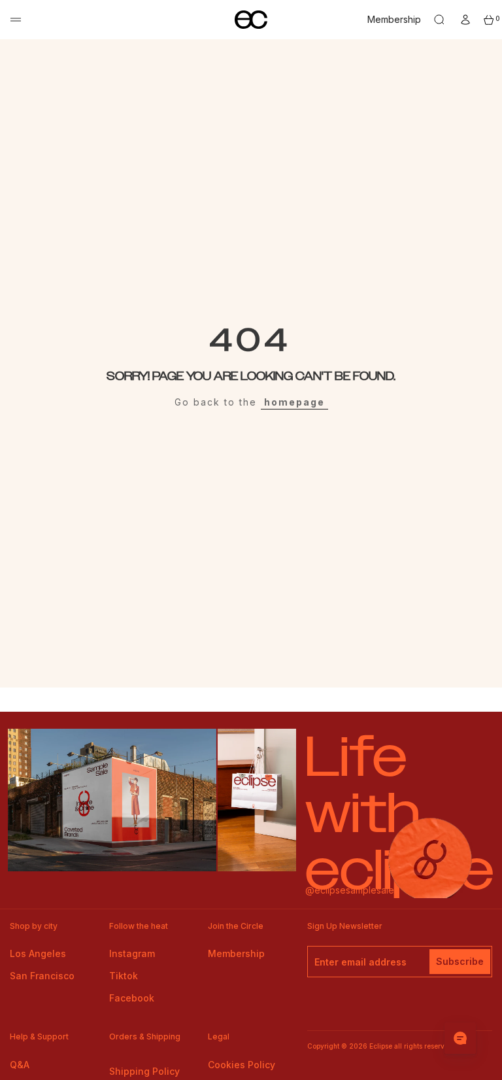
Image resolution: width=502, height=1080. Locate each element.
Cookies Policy (241, 1064)
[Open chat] (460, 1038)
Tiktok (123, 975)
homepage (294, 402)
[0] (489, 20)
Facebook (131, 997)
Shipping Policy (144, 1071)
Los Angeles (38, 953)
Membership (394, 19)
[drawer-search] (439, 19)
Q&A (19, 1064)
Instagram (132, 953)
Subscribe (460, 961)
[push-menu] (16, 20)
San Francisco (42, 975)
